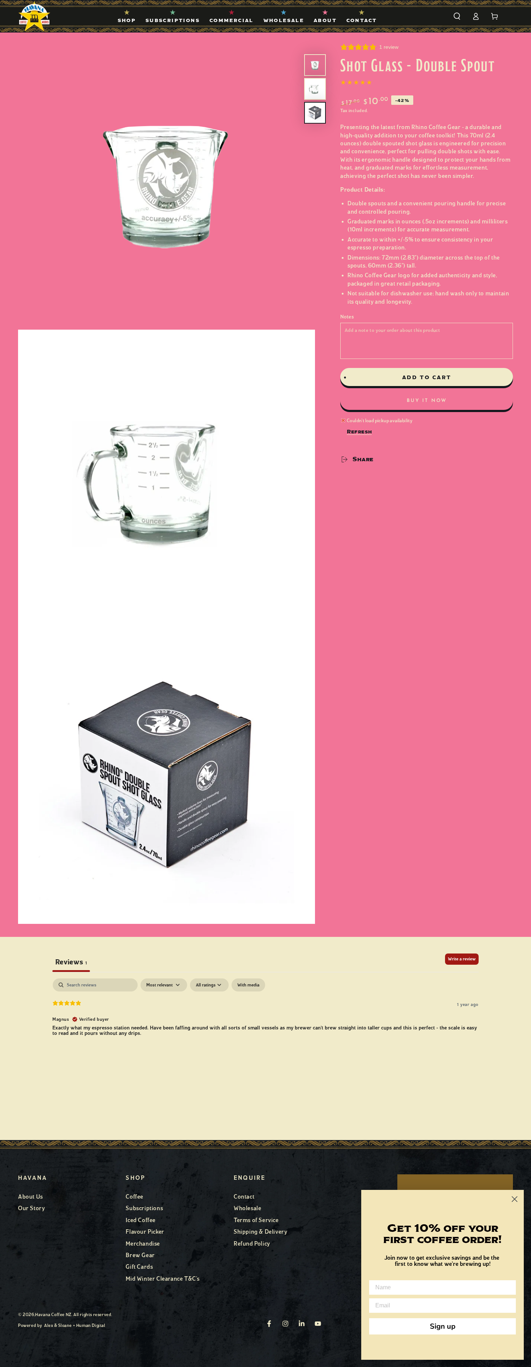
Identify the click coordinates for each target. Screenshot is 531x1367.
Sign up (443, 1326)
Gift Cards (139, 1267)
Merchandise (143, 1243)
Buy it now (427, 400)
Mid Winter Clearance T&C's (163, 1279)
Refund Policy (252, 1243)
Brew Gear (140, 1255)
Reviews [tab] (71, 962)
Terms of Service (256, 1220)
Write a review (462, 959)
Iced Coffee (141, 1220)
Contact (244, 1197)
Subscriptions (144, 1208)
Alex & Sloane (58, 1325)
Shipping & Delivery (260, 1232)
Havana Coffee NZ (53, 1314)
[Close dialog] (514, 1199)
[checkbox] (248, 984)
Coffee (134, 1197)
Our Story (31, 1208)
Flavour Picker (145, 1232)
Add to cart (427, 377)
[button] (457, 16)
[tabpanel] (265, 1024)
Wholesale (247, 1208)
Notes (347, 317)
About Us (30, 1197)
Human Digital (90, 1325)
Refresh (359, 431)
